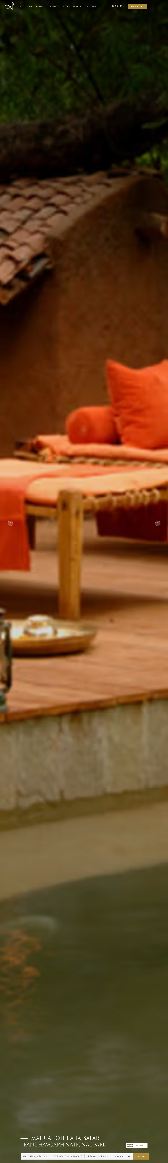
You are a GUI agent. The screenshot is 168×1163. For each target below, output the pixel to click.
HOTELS (40, 6)
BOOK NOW (140, 1156)
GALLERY (139, 1145)
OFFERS (66, 6)
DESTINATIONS (26, 6)
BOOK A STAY (137, 6)
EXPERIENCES (53, 6)
